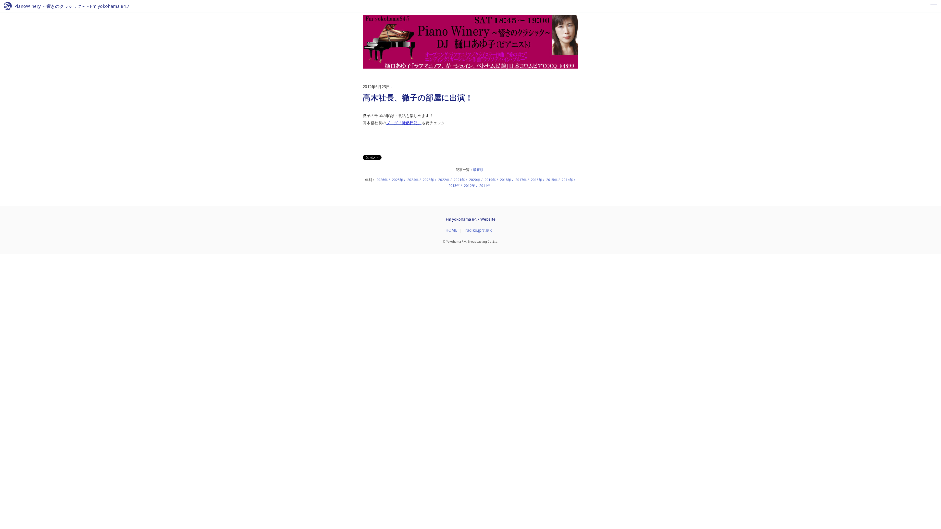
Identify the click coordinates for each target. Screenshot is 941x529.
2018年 (505, 179)
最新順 (478, 169)
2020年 (474, 179)
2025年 (397, 179)
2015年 (551, 179)
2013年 (454, 185)
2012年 (469, 185)
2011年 (485, 185)
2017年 (521, 179)
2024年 (413, 179)
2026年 (382, 179)
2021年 (459, 179)
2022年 (443, 179)
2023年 (428, 179)
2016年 (536, 179)
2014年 (567, 179)
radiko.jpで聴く (479, 230)
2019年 (490, 179)
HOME (451, 230)
